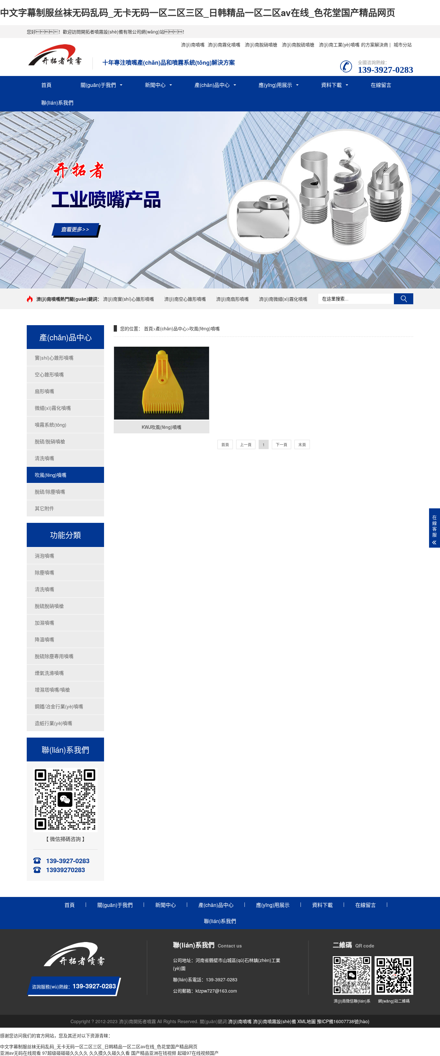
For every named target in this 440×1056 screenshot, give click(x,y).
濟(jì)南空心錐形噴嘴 (185, 299)
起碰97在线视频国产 (198, 1053)
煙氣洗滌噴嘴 (49, 672)
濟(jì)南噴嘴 (193, 44)
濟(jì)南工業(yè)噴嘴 (339, 44)
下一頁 (281, 444)
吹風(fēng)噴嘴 (50, 474)
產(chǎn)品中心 (212, 85)
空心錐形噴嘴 (49, 374)
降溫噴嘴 (44, 639)
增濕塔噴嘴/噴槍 (52, 689)
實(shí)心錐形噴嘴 (54, 357)
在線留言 (381, 85)
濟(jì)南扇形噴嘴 (232, 299)
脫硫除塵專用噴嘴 (54, 656)
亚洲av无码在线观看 (20, 1053)
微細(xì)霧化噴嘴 (53, 407)
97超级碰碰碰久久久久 (65, 1053)
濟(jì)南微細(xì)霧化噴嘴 (283, 299)
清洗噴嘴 (44, 458)
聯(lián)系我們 (57, 102)
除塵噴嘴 (44, 572)
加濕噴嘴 (44, 622)
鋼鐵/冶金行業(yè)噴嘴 (59, 706)
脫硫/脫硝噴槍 (50, 441)
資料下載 (331, 85)
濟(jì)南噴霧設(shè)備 (274, 1021)
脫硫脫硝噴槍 (49, 605)
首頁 (46, 85)
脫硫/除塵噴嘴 (50, 491)
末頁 (302, 444)
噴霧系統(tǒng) (50, 424)
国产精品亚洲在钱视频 (153, 1053)
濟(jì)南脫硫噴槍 (298, 44)
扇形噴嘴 (44, 391)
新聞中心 (155, 85)
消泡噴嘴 (44, 555)
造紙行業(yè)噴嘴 (53, 723)
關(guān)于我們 (98, 85)
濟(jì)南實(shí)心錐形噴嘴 (128, 299)
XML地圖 (306, 1021)
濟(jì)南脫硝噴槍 (261, 44)
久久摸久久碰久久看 (109, 1053)
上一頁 (246, 444)
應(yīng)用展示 (275, 85)
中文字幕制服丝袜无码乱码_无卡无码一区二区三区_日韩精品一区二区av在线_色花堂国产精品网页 (197, 12)
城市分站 (403, 44)
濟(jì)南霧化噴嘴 (224, 44)
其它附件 (44, 508)
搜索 (403, 298)
